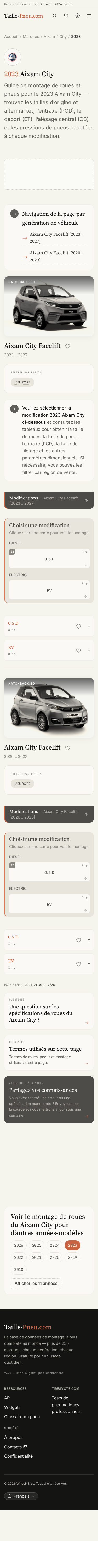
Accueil (11, 36)
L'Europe (22, 382)
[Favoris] (66, 16)
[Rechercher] (54, 16)
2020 (54, 1257)
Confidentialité (18, 1456)
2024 (54, 1245)
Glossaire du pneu (22, 1416)
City (63, 36)
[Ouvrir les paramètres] (77, 16)
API (7, 1398)
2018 (18, 1269)
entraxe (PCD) (56, 111)
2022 (18, 1257)
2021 (36, 1257)
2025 (36, 1245)
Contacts (13, 1446)
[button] (49, 500)
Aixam (49, 36)
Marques (31, 36)
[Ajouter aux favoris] (67, 346)
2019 (72, 1257)
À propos (13, 1437)
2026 (18, 1245)
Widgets (12, 1407)
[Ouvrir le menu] (89, 16)
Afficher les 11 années (36, 1283)
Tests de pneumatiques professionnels (66, 1404)
